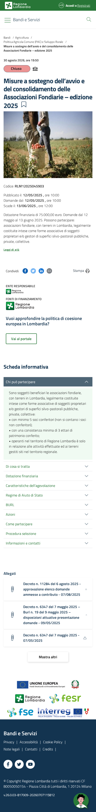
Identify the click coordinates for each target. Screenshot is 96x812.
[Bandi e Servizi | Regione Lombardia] (17, 5)
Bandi (7, 37)
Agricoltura (22, 37)
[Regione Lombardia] (19, 291)
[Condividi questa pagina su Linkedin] (41, 270)
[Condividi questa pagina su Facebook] (25, 270)
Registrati (83, 5)
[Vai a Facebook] (8, 764)
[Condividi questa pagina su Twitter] (33, 270)
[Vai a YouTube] (30, 764)
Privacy (9, 742)
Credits (48, 749)
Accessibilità (29, 742)
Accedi (70, 5)
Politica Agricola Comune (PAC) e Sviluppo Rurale (33, 41)
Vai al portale (21, 338)
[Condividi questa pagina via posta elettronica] (49, 270)
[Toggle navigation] (7, 20)
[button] (88, 19)
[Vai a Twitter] (19, 764)
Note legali (12, 749)
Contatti (31, 749)
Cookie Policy (53, 742)
